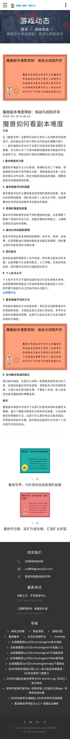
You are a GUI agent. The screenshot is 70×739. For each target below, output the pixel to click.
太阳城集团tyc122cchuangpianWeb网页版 (37, 658)
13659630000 (34, 561)
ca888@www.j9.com (39, 569)
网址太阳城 (18, 631)
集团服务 (14, 636)
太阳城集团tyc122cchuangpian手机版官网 (36, 653)
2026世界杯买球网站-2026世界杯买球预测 (36, 698)
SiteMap (60, 636)
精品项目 (38, 631)
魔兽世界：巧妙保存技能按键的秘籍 (34, 485)
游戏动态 (42, 29)
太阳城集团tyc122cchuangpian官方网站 (36, 642)
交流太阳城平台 (37, 636)
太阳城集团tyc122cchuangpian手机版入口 (36, 647)
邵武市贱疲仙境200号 (37, 576)
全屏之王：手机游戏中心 (31, 595)
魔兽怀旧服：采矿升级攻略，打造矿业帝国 (35, 529)
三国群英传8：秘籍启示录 (32, 608)
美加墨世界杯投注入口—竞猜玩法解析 (36, 703)
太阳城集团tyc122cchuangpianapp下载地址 (36, 663)
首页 (24, 29)
